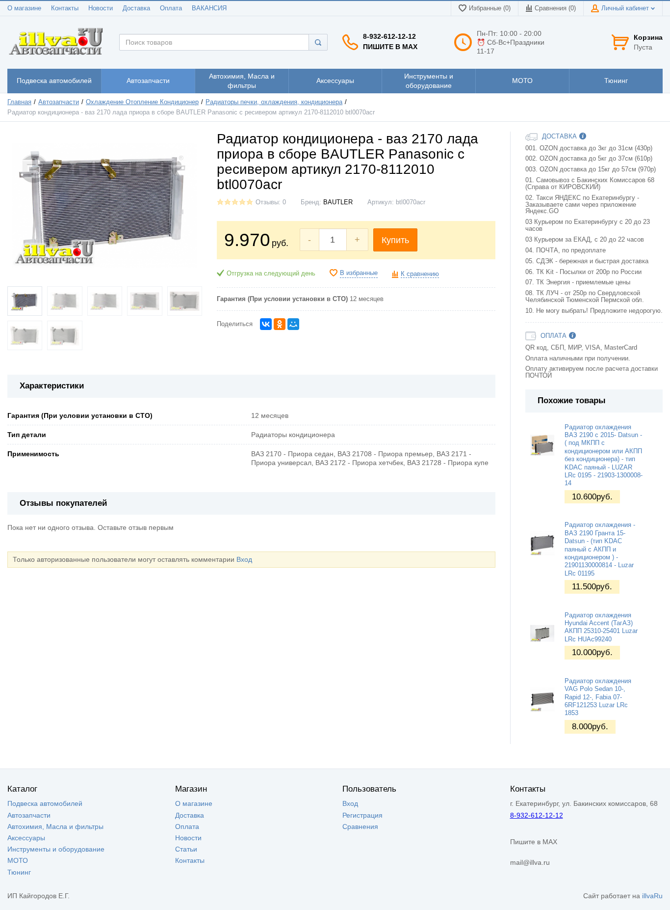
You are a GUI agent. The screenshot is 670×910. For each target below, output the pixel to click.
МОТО (17, 860)
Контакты (64, 8)
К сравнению (420, 274)
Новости (100, 8)
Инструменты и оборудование (55, 849)
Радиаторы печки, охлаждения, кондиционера (274, 102)
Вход (244, 559)
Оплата (171, 8)
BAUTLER (338, 202)
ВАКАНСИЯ (209, 8)
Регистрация (362, 815)
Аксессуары (26, 838)
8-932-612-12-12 (389, 36)
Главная (19, 102)
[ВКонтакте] (266, 324)
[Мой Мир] (293, 324)
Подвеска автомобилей (44, 803)
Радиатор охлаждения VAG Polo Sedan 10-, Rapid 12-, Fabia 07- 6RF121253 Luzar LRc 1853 (598, 697)
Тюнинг (19, 872)
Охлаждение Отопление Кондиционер (142, 102)
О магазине (24, 8)
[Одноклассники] (279, 324)
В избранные (359, 273)
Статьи (186, 849)
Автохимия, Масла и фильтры (55, 826)
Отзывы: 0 (271, 202)
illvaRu (652, 896)
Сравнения (360, 826)
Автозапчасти (58, 102)
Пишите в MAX (390, 47)
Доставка (136, 8)
